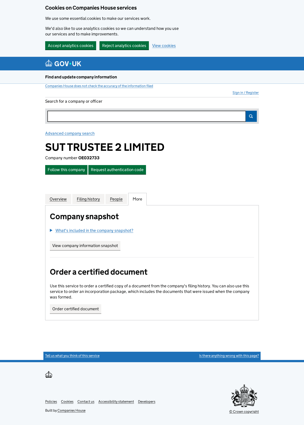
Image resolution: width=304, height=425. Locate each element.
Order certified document (75, 308)
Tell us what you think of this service (72, 355)
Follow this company (66, 169)
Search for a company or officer (73, 101)
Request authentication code (117, 169)
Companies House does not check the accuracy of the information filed (99, 86)
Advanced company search (70, 133)
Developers (146, 401)
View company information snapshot (86, 245)
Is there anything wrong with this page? (229, 355)
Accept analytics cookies (70, 45)
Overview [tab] (58, 199)
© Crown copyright (244, 411)
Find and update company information (81, 77)
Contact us (85, 401)
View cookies (164, 45)
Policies (51, 401)
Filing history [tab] (88, 199)
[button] (91, 230)
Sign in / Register (246, 92)
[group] (152, 231)
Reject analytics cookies (124, 45)
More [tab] (137, 199)
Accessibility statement (116, 401)
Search (251, 116)
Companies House (71, 410)
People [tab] (116, 199)
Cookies (67, 401)
